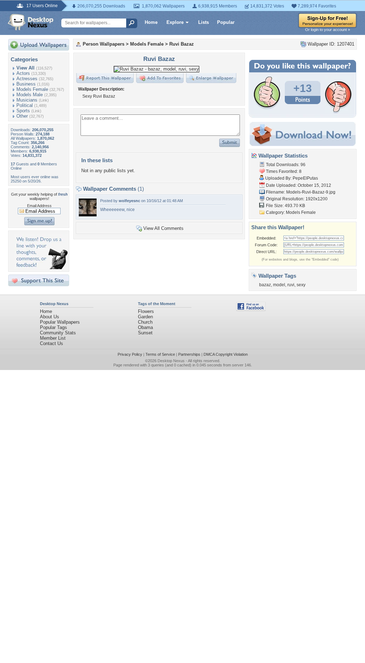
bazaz (265, 284)
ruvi (290, 284)
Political (24, 105)
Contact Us (51, 343)
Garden (145, 316)
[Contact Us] (41, 267)
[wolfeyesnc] (88, 214)
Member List (53, 338)
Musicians (26, 100)
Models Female (32, 89)
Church (145, 322)
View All (25, 68)
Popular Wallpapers (60, 322)
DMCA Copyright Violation (226, 354)
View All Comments (163, 228)
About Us (49, 316)
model (279, 284)
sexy (301, 284)
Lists (203, 22)
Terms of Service (160, 354)
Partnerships (189, 354)
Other (22, 116)
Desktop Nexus (171, 361)
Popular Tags (53, 327)
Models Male (29, 94)
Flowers (146, 311)
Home (151, 22)
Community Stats (58, 332)
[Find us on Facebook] (251, 309)
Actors (23, 73)
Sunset (145, 332)
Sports (23, 110)
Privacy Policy (130, 354)
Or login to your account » (327, 29)
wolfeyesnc (129, 201)
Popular (226, 22)
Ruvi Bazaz (181, 44)
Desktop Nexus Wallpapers (30, 22)
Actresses (26, 78)
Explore (175, 22)
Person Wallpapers (103, 44)
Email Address (39, 206)
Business (26, 84)
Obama (145, 327)
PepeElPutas (305, 178)
